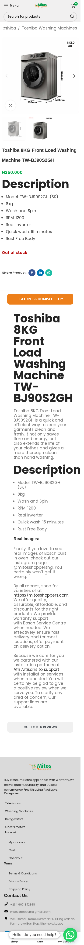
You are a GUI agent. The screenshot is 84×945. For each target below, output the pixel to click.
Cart (12, 850)
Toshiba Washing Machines (49, 28)
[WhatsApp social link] (48, 272)
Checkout (15, 858)
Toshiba (8, 28)
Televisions (13, 803)
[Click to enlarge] (10, 105)
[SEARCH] (72, 17)
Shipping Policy (19, 889)
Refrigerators (14, 819)
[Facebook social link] (31, 272)
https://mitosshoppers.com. (41, 595)
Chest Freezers (15, 827)
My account (17, 842)
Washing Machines (19, 811)
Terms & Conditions (23, 873)
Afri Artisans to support (36, 669)
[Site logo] (40, 5)
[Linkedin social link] (40, 272)
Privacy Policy (18, 881)
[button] (6, 76)
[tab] (40, 299)
